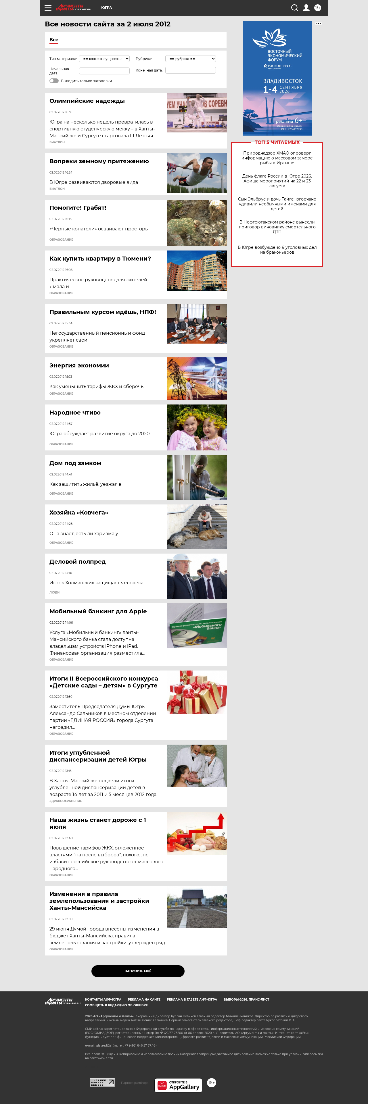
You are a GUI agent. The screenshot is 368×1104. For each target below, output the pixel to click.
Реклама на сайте (144, 999)
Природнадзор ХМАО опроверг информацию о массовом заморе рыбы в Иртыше (277, 158)
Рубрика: (144, 59)
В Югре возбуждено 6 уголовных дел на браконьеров (277, 250)
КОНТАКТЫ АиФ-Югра (103, 999)
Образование (61, 239)
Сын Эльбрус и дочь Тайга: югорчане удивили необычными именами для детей (277, 204)
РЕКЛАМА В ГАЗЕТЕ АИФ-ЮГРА (192, 999)
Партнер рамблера (134, 1082)
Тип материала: (63, 59)
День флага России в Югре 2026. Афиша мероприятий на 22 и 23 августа (277, 181)
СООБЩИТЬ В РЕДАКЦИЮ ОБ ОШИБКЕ (116, 1005)
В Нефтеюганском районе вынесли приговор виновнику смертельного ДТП (277, 227)
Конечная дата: (149, 70)
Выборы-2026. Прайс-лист (246, 999)
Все (53, 40)
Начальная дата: (59, 71)
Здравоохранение (65, 801)
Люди (54, 592)
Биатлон (57, 142)
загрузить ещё (138, 971)
